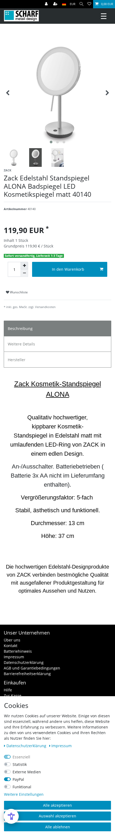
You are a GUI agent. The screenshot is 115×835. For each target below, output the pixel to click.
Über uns (12, 640)
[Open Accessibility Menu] (11, 816)
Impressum (14, 656)
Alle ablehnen (57, 826)
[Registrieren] (55, 4)
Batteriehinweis (18, 651)
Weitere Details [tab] (21, 343)
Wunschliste (18, 292)
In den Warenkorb (68, 269)
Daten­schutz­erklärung (26, 745)
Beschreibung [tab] (20, 328)
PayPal (18, 779)
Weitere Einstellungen (24, 794)
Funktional (22, 786)
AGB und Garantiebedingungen (32, 668)
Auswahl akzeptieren (57, 815)
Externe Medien (27, 771)
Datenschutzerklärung (24, 662)
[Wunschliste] (89, 4)
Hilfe (8, 689)
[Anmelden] (47, 4)
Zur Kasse (12, 695)
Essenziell (21, 756)
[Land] (64, 4)
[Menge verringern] (24, 273)
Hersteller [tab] (16, 359)
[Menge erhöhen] (24, 265)
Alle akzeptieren (57, 805)
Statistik (20, 764)
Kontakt (10, 645)
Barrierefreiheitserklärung (27, 673)
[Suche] (81, 4)
